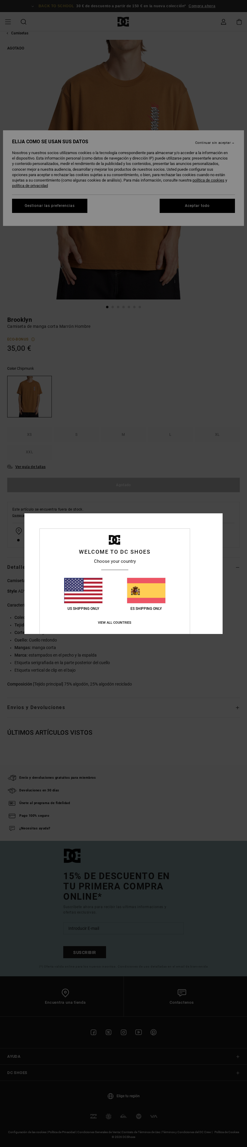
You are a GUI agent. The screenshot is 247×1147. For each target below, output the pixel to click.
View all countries (114, 623)
